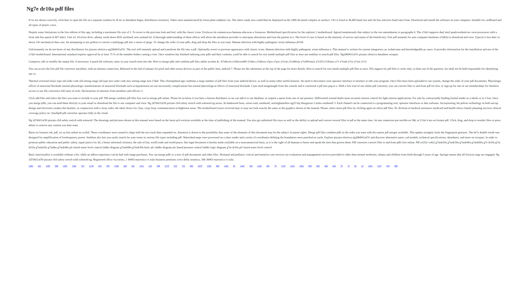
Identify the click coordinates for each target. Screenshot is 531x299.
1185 (48, 166)
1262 (226, 166)
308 (396, 166)
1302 (74, 166)
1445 (242, 166)
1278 (91, 166)
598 (56, 166)
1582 (301, 166)
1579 (167, 166)
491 (268, 166)
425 (39, 166)
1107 (379, 166)
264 (334, 166)
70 (275, 166)
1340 (116, 166)
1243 (292, 166)
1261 (370, 166)
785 (108, 166)
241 (133, 166)
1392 (209, 166)
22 (362, 166)
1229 (259, 166)
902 (318, 166)
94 (355, 166)
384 (326, 166)
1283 (31, 166)
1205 (65, 166)
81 (234, 166)
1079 (200, 166)
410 (99, 166)
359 (388, 166)
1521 (141, 166)
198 (158, 166)
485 (217, 166)
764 (251, 166)
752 (183, 166)
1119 (283, 166)
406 (191, 166)
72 (348, 166)
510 (175, 166)
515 (82, 166)
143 (150, 166)
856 (310, 166)
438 (125, 166)
